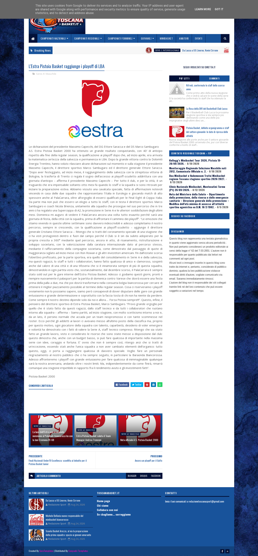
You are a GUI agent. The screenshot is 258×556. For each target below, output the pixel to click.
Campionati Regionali (86, 38)
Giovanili (146, 38)
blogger (132, 475)
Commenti (214, 78)
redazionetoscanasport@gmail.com (206, 501)
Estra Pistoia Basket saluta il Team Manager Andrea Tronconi (93, 438)
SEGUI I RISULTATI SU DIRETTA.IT (199, 67)
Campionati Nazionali (53, 38)
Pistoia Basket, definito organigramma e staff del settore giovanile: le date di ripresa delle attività (207, 132)
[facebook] (222, 551)
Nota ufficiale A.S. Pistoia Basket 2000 (139, 440)
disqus (143, 475)
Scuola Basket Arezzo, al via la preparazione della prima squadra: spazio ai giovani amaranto (68, 533)
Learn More (203, 9)
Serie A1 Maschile (46, 73)
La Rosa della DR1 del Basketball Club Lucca (206, 108)
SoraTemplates (46, 550)
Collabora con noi (107, 510)
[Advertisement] (97, 401)
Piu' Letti (184, 78)
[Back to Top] (227, 551)
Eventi (198, 38)
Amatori (184, 38)
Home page (103, 501)
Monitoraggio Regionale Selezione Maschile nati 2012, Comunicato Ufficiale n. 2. (197, 169)
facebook (156, 475)
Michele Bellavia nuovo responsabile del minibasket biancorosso (64, 517)
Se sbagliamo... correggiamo (114, 514)
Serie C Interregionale (153, 50)
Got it (219, 9)
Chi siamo (102, 505)
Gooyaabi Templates (78, 550)
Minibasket (166, 38)
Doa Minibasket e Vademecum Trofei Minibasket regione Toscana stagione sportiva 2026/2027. (197, 177)
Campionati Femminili (120, 38)
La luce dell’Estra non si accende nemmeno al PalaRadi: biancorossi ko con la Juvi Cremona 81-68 (52, 436)
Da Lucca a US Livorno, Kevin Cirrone (186, 50)
